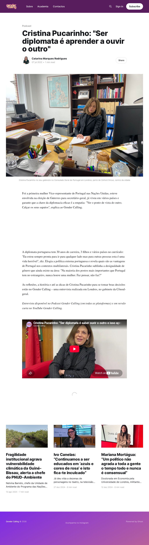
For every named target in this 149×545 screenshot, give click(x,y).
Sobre (29, 6)
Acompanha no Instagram (76, 523)
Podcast (26, 25)
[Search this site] (110, 6)
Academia (42, 6)
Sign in (119, 6)
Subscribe (134, 6)
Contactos (59, 6)
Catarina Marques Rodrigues (49, 58)
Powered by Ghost (134, 521)
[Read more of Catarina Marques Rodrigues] (26, 60)
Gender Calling (12, 521)
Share (121, 60)
